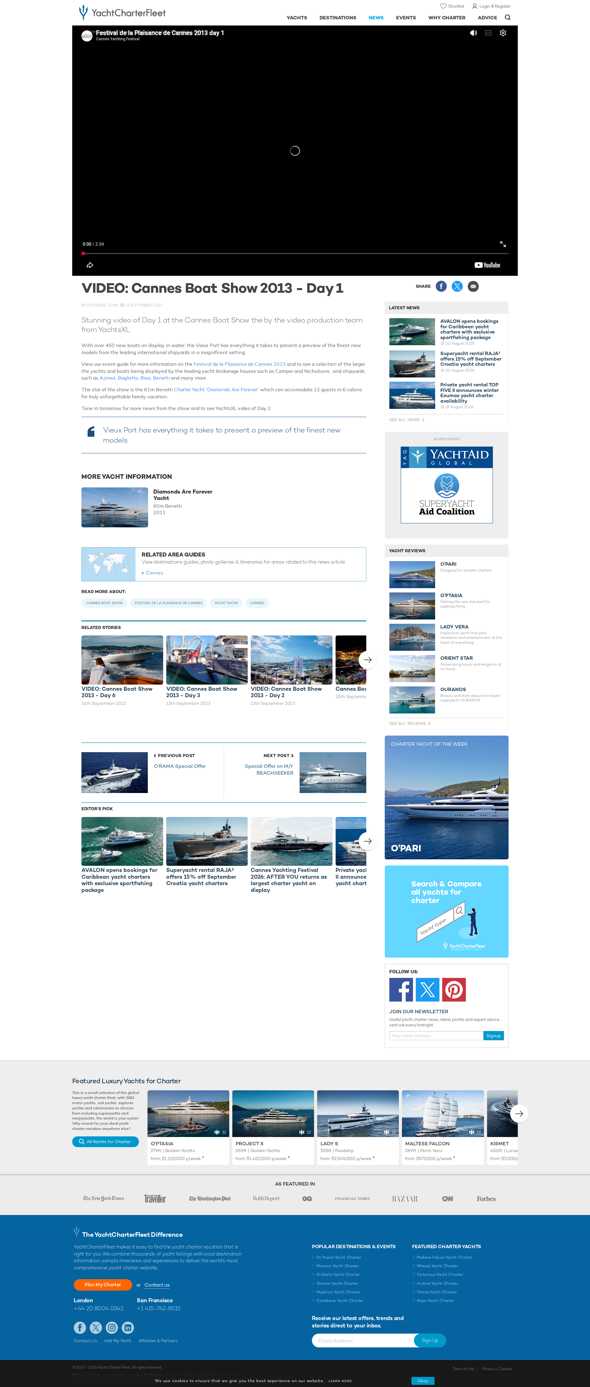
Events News (117, 31)
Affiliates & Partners (158, 1340)
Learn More (340, 1381)
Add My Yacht (117, 1340)
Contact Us (85, 1340)
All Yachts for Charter (109, 1141)
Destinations (338, 17)
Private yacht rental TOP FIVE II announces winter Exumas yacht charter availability (469, 393)
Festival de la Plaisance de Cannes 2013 (240, 364)
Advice (487, 17)
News (376, 17)
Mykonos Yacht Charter (338, 1292)
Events (406, 17)
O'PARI (448, 564)
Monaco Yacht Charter (338, 1265)
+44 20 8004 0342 (99, 1308)
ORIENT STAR (456, 658)
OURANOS (453, 689)
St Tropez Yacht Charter (339, 1257)
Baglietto (128, 378)
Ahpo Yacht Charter (435, 1300)
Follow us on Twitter (96, 1328)
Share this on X (457, 286)
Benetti (162, 378)
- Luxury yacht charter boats (141, 12)
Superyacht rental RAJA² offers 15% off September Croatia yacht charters (471, 359)
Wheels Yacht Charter (437, 1265)
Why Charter (447, 17)
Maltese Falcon (427, 1143)
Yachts (297, 17)
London (83, 1300)
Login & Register (495, 6)
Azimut (108, 378)
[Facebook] (401, 990)
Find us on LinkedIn (128, 1328)
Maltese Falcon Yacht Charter (444, 1257)
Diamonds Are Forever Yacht (182, 495)
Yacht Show (226, 603)
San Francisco (155, 1300)
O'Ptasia (162, 1143)
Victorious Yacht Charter (440, 1274)
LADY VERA (454, 627)
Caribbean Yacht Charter (340, 1300)
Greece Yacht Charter (337, 1283)
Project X (250, 1143)
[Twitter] (427, 990)
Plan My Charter (103, 1284)
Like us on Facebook (80, 1328)
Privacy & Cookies (497, 1368)
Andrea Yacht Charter (437, 1283)
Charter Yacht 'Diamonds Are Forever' (216, 389)
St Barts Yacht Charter (338, 1274)
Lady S (329, 1143)
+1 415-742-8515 (158, 1308)
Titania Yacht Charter (437, 1292)
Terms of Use (463, 1368)
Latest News (404, 308)
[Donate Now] (447, 485)
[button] (368, 660)
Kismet (499, 1143)
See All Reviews (407, 723)
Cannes (154, 572)
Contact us (156, 1285)
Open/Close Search (508, 17)
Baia (145, 378)
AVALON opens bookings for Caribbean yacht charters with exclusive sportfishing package (469, 329)
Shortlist (456, 6)
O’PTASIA (451, 595)
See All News (404, 419)
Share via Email (473, 286)
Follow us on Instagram (112, 1328)
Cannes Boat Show (104, 603)
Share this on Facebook (441, 286)
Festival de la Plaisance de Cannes (169, 603)
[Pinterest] (454, 990)
